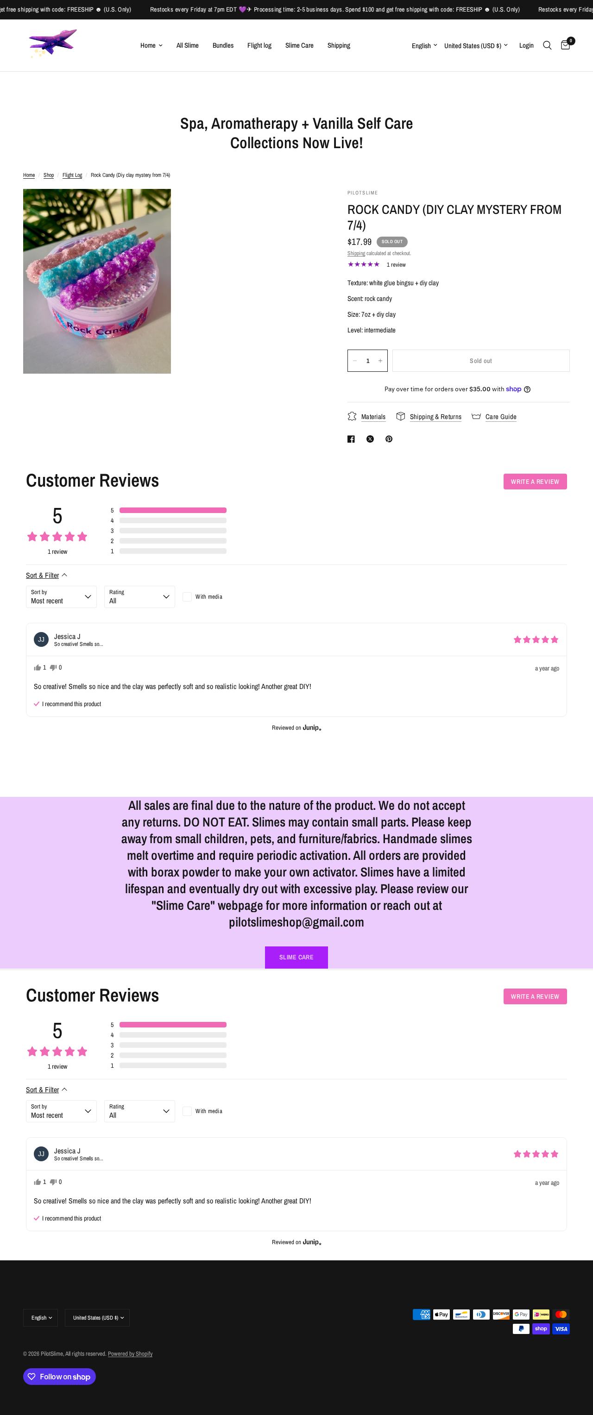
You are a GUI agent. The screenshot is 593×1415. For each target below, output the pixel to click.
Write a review (535, 481)
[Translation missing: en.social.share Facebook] (353, 439)
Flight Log (72, 175)
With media (209, 597)
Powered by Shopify (130, 1354)
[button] (169, 510)
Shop (49, 175)
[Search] (547, 45)
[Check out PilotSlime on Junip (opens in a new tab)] (311, 727)
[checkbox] (218, 596)
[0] (563, 45)
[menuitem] (151, 45)
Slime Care (299, 45)
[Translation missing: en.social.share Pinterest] (391, 439)
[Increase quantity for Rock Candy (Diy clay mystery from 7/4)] (380, 360)
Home (148, 45)
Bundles (223, 45)
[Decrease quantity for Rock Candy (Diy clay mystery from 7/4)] (355, 360)
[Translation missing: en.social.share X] (372, 439)
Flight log (259, 45)
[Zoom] (151, 208)
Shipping (339, 45)
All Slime (188, 45)
